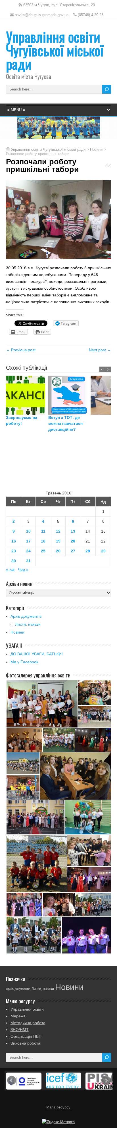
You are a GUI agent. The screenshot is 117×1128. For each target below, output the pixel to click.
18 (43, 541)
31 (28, 561)
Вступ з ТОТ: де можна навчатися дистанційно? (65, 423)
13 (73, 531)
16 (13, 541)
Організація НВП (26, 1036)
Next (106, 1080)
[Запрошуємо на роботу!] (27, 395)
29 (103, 551)
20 (73, 541)
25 (43, 551)
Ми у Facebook (24, 662)
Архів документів (26, 616)
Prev (11, 1080)
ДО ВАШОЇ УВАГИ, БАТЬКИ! (37, 654)
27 (73, 551)
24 (28, 551)
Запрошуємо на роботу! (21, 420)
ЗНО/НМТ (20, 1029)
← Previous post (20, 350)
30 (13, 561)
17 (28, 541)
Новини (17, 632)
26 (58, 551)
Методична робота (28, 1023)
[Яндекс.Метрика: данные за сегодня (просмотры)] (58, 1122)
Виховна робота (25, 1043)
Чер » (23, 569)
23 (13, 551)
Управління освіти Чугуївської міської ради (54, 50)
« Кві (10, 569)
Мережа (18, 1016)
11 (43, 531)
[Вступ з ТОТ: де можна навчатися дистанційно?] (69, 395)
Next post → (100, 350)
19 (58, 541)
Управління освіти (27, 1009)
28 (87, 551)
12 (58, 531)
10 (28, 531)
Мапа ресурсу (58, 1107)
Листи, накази (28, 624)
